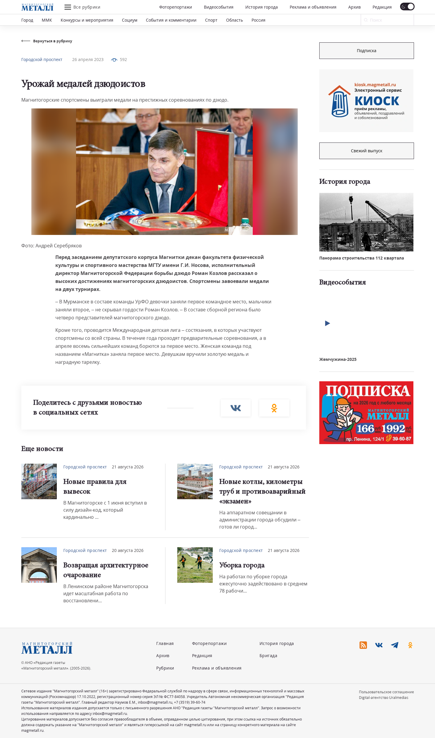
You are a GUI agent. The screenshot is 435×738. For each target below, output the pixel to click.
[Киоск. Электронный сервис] (366, 100)
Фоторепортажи (175, 7)
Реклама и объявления (313, 7)
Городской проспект (41, 59)
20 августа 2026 (128, 550)
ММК (47, 20)
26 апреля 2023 (88, 59)
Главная (165, 643)
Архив (354, 7)
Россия (258, 20)
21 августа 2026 (128, 467)
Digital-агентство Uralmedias (383, 697)
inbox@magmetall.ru (155, 702)
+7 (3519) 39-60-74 (189, 702)
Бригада (269, 655)
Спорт (211, 20)
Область (234, 20)
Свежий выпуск (366, 150)
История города (261, 7)
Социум (129, 20)
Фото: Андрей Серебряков (51, 245)
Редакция (382, 7)
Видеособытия (218, 7)
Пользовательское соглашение (386, 691)
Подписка (366, 50)
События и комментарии (171, 20)
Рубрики (165, 668)
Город (27, 20)
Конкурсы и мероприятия (87, 20)
